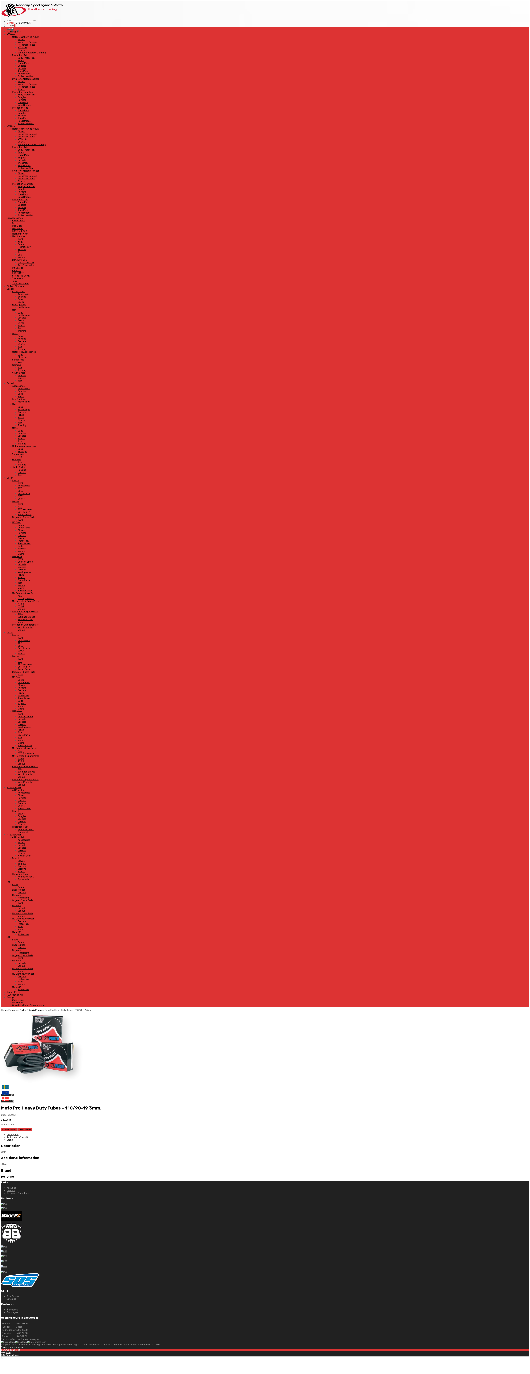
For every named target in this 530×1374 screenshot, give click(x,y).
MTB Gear (17, 556)
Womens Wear (25, 590)
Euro (8, 1352)
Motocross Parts (16, 1010)
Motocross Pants (26, 45)
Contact (11, 1190)
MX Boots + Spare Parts (24, 593)
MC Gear (16, 522)
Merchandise (18, 236)
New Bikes (17, 1002)
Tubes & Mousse (34, 1010)
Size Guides (13, 1296)
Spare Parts (24, 580)
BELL (20, 491)
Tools (14, 281)
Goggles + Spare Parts (23, 517)
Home (4, 1010)
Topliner (22, 548)
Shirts (21, 323)
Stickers (22, 249)
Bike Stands (18, 220)
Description (12, 1134)
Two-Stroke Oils (26, 265)
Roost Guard (24, 543)
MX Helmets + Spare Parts (25, 601)
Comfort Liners (25, 561)
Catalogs (11, 1299)
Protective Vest (26, 76)
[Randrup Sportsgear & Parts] (32, 17)
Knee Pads (23, 71)
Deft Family (24, 493)
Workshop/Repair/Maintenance (28, 1005)
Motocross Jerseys (27, 42)
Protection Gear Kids (22, 92)
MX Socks (22, 47)
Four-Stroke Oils (26, 262)
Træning (22, 331)
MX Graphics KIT (15, 994)
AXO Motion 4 (25, 509)
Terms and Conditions (18, 1193)
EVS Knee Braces (26, 617)
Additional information (18, 1137)
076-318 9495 (23, 23)
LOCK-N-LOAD (19, 231)
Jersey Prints (13, 992)
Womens (16, 365)
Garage (10, 997)
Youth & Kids (18, 373)
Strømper (22, 357)
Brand (10, 1140)
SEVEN (21, 496)
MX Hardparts (14, 31)
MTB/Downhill (14, 787)
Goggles (22, 66)
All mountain (18, 790)
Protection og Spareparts (25, 624)
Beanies (22, 296)
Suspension (18, 278)
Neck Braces (24, 73)
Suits (20, 546)
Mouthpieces (24, 572)
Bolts (15, 223)
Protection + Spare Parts (25, 611)
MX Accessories (15, 218)
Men (14, 310)
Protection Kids (20, 107)
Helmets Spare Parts (22, 913)
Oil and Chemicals (16, 286)
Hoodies (22, 338)
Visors (21, 554)
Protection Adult (21, 55)
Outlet (10, 478)
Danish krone (12, 1355)
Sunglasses (18, 359)
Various (21, 257)
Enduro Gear (18, 890)
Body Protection (26, 58)
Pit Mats (16, 270)
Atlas (20, 614)
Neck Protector (25, 619)
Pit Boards (17, 268)
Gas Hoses (17, 228)
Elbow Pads (23, 63)
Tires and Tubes (20, 283)
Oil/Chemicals (19, 260)
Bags (20, 241)
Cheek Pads (24, 527)
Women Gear (24, 808)
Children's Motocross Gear (25, 79)
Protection (23, 540)
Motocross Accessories (24, 352)
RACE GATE (18, 273)
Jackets (22, 317)
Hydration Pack (20, 827)
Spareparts (23, 832)
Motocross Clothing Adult (25, 37)
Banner (21, 244)
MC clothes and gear (23, 918)
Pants (21, 320)
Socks (21, 302)
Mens (15, 333)
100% (20, 239)
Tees (20, 328)
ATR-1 (21, 603)
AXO (20, 488)
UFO (20, 254)
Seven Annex (24, 514)
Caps (20, 299)
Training (22, 349)
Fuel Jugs (17, 226)
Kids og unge (19, 304)
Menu (10, 28)
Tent (20, 252)
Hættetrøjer (24, 307)
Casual (10, 289)
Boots (21, 60)
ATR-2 (21, 606)
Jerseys (22, 569)
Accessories (18, 291)
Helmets (22, 68)
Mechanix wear (20, 233)
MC (8, 882)
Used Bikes (17, 1000)
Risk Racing (24, 897)
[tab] (268, 1134)
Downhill (16, 811)
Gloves (21, 39)
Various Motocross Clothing (32, 52)
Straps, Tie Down (21, 275)
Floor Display (24, 247)
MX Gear (11, 34)
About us (11, 1188)
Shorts (21, 50)
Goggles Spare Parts (22, 900)
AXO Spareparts (26, 598)
